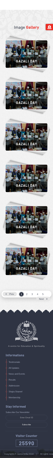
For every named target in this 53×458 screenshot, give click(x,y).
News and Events (17, 374)
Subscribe (26, 425)
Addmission (14, 385)
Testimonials (14, 362)
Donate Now (49, 27)
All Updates (14, 368)
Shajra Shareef (15, 391)
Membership (14, 397)
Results (12, 380)
